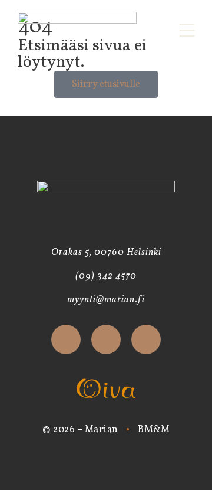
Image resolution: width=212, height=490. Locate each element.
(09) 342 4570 (106, 276)
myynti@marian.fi (106, 299)
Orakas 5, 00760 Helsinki (106, 252)
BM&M (154, 429)
